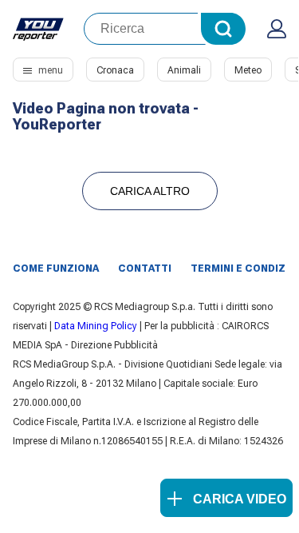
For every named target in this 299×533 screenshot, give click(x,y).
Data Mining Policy (95, 326)
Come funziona (56, 268)
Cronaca (115, 70)
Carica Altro (150, 191)
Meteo (248, 70)
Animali (184, 70)
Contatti (144, 268)
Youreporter (39, 29)
